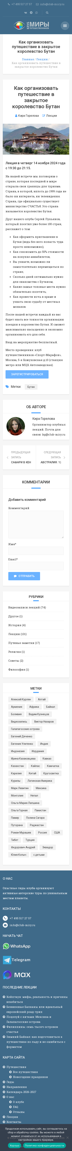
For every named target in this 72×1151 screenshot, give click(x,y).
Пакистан (40, 810)
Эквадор (47, 847)
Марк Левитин (20, 788)
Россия (42, 832)
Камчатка (53, 765)
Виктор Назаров (44, 721)
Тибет (14, 839)
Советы (13, 660)
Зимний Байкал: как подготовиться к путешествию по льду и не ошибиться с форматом (35, 1042)
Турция (30, 839)
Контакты (13, 1122)
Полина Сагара (35, 817)
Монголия (17, 795)
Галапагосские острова (25, 729)
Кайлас (35, 765)
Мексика (41, 788)
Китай (32, 773)
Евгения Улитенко (22, 743)
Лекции (42, 59)
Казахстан (17, 765)
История (14, 625)
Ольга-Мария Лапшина (25, 802)
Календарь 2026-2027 (21, 1092)
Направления (16, 1087)
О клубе (18, 1102)
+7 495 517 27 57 (20, 918)
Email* (13, 559)
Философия (16, 669)
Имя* (12, 544)
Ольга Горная (19, 810)
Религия (14, 652)
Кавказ (47, 758)
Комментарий (18, 508)
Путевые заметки (21, 643)
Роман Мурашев (21, 832)
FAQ (15, 1107)
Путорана (17, 825)
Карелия (16, 773)
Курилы (15, 780)
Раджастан (37, 825)
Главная (28, 59)
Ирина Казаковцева (23, 758)
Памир (15, 817)
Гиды (10, 1082)
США (57, 832)
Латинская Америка (40, 780)
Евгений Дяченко (21, 736)
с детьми (38, 854)
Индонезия (18, 751)
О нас (10, 1097)
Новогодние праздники (30, 1077)
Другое (13, 616)
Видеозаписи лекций (24, 607)
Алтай (42, 699)
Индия (44, 743)
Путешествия (16, 1067)
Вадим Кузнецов (39, 714)
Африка (34, 706)
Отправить (26, 576)
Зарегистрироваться (27, 374)
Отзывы (19, 1112)
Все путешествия (25, 1072)
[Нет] (67, 1137)
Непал (34, 795)
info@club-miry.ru (22, 925)
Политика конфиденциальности (44, 1145)
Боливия (16, 714)
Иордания (38, 751)
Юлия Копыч (18, 854)
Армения (16, 706)
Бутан (31, 386)
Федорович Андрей (23, 847)
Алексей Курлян (21, 699)
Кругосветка (51, 773)
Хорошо (15, 1145)
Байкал (50, 706)
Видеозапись (19, 721)
